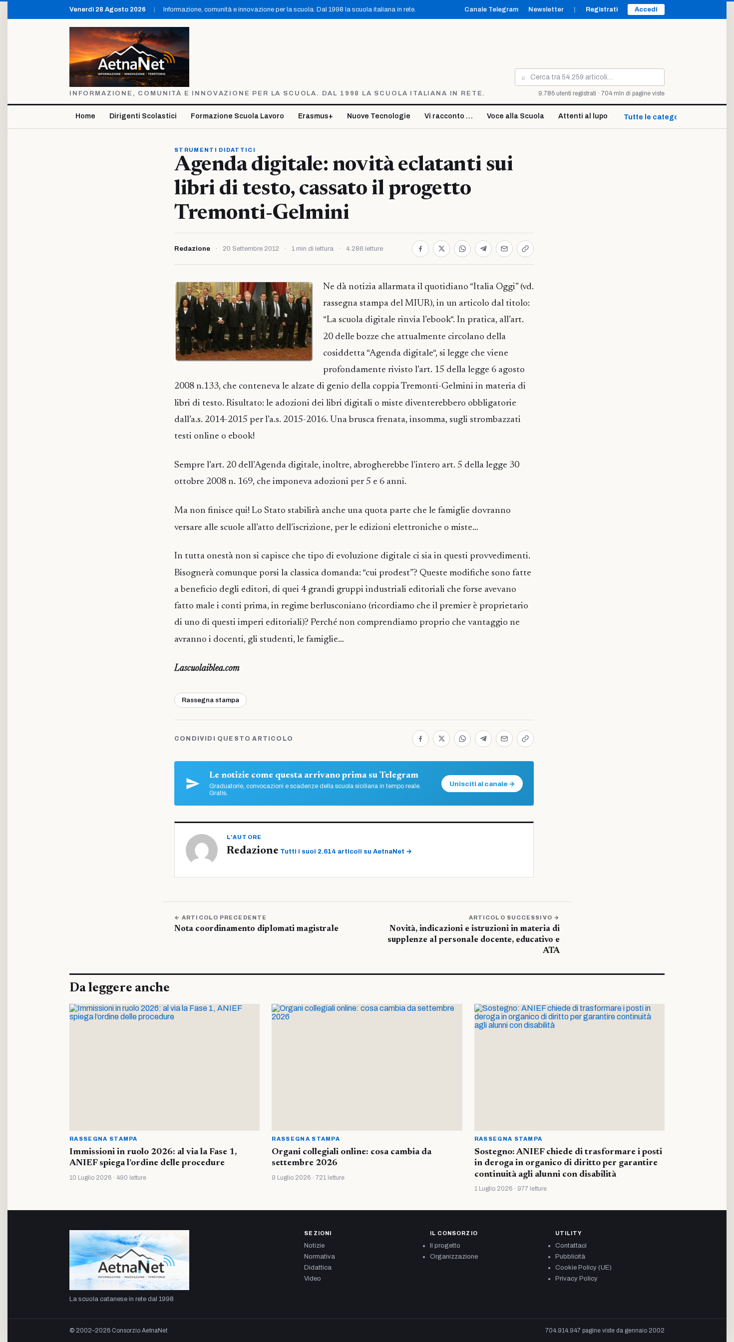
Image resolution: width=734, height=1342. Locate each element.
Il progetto (445, 1245)
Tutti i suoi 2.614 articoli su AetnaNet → (346, 851)
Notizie (314, 1245)
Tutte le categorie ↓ (659, 117)
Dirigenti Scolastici (143, 116)
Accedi (646, 9)
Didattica (318, 1267)
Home (85, 116)
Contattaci (571, 1245)
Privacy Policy (576, 1278)
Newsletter (546, 9)
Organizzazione (454, 1256)
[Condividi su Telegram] (483, 248)
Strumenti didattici (215, 150)
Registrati (602, 9)
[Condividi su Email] (504, 248)
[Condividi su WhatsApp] (462, 248)
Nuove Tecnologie (378, 116)
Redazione (192, 248)
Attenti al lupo (583, 116)
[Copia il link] (525, 248)
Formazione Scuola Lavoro (237, 116)
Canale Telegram (491, 9)
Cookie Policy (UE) (583, 1267)
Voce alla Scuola (515, 116)
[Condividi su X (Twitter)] (441, 248)
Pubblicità (570, 1256)
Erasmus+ (315, 116)
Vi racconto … (448, 116)
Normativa (319, 1256)
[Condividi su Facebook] (420, 248)
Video (312, 1278)
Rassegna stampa (210, 700)
